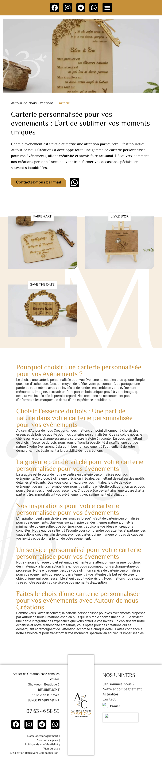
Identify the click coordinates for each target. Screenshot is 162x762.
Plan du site (50, 749)
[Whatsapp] (93, 7)
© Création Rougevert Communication (34, 753)
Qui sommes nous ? (119, 684)
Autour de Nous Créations (32, 103)
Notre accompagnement (42, 736)
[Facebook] (54, 7)
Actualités (111, 694)
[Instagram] (67, 7)
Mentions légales (47, 740)
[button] (107, 7)
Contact (109, 699)
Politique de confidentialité (41, 745)
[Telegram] (80, 7)
